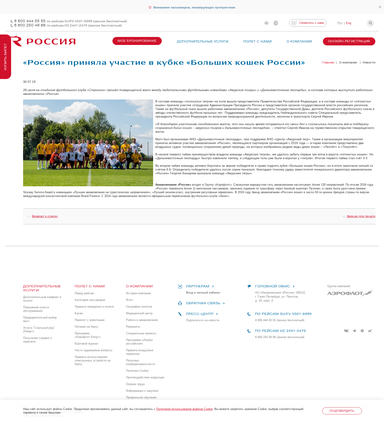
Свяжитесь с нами (311, 22)
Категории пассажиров (90, 300)
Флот (129, 300)
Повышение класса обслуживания (36, 309)
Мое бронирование (137, 41)
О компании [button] (299, 41)
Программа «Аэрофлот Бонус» (88, 335)
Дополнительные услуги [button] (202, 41)
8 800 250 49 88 (68, 25)
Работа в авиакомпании (142, 320)
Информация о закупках (142, 390)
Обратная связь (203, 303)
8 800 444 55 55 (70, 21)
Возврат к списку (45, 216)
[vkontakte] (346, 331)
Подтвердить (342, 410)
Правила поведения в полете (94, 306)
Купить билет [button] (5, 56)
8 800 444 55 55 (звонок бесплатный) (279, 320)
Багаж (79, 313)
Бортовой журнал (86, 343)
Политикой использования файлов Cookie (184, 409)
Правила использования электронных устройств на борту (92, 360)
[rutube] (370, 331)
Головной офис (273, 286)
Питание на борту (86, 326)
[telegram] (354, 331)
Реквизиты (133, 326)
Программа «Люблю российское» (139, 341)
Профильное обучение (141, 397)
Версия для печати (361, 216)
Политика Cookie (137, 370)
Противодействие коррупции (145, 377)
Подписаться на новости (202, 320)
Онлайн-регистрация (349, 41)
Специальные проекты (141, 333)
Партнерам (198, 286)
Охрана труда (135, 384)
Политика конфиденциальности (140, 362)
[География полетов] (276, 23)
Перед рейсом (84, 293)
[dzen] (362, 331)
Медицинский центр (139, 313)
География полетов (139, 306)
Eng (348, 23)
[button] (370, 23)
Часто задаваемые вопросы (93, 350)
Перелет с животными (89, 320)
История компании (138, 293)
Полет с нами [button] (257, 41)
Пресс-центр (200, 314)
